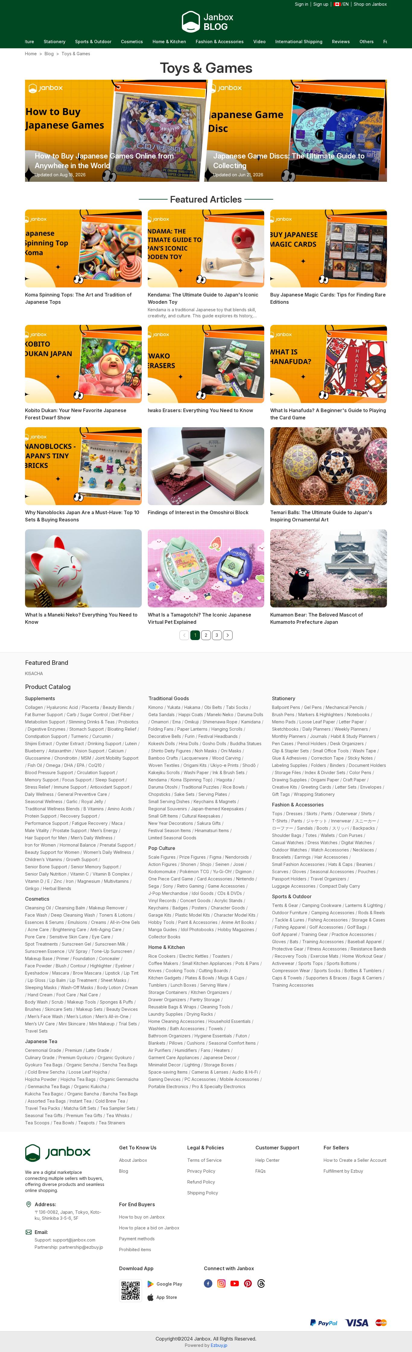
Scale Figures (162, 857)
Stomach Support (86, 729)
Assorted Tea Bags (47, 1101)
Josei (238, 864)
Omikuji (192, 721)
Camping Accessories (332, 912)
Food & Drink (345, 41)
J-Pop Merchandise (168, 893)
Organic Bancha (83, 1093)
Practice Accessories (353, 934)
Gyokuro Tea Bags (43, 1064)
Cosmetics (81, 41)
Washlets (157, 1028)
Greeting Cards (316, 787)
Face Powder (38, 965)
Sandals (305, 828)
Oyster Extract (70, 743)
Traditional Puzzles (200, 787)
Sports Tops (310, 963)
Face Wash (36, 915)
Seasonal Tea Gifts (43, 1115)
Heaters (222, 1050)
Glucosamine (37, 758)
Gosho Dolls (214, 743)
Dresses (294, 813)
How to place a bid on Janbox (149, 1227)
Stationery (283, 698)
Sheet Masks (113, 980)
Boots (322, 828)
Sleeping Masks (41, 987)
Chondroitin (65, 758)
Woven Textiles (163, 765)
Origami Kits (195, 765)
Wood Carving (226, 758)
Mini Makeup (102, 1023)
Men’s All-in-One (112, 1016)
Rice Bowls (234, 787)
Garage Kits (159, 915)
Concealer (109, 958)
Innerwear (341, 820)
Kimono (155, 707)
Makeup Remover (107, 907)
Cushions (196, 1043)
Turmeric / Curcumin (91, 736)
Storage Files (288, 772)
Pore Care (35, 936)
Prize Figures (192, 857)
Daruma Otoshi (162, 787)
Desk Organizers (347, 743)
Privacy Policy (201, 1171)
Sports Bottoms (342, 963)
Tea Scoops (37, 1122)
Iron (70, 881)
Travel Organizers (328, 878)
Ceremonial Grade (43, 1050)
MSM (86, 758)
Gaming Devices (164, 1079)
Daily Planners (317, 729)
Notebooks (358, 714)
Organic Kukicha (90, 1086)
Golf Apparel (284, 934)
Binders (337, 765)
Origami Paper (325, 779)
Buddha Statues (245, 743)
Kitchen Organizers (210, 992)
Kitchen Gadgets (164, 977)
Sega (153, 886)
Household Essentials (229, 1021)
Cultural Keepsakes (201, 816)
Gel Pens (313, 707)
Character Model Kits (234, 915)
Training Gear (314, 934)
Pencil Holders (311, 743)
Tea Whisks (117, 1115)
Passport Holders (289, 878)
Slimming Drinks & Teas (92, 721)
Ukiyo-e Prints (225, 765)
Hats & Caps (340, 864)
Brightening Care (69, 929)
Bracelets (281, 857)
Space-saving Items (168, 1072)
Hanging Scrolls (226, 729)
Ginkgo (32, 888)
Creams (98, 922)
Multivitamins (116, 881)
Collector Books (164, 936)
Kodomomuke (162, 871)
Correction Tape (327, 758)
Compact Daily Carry (339, 886)
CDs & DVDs (229, 893)
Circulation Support (96, 772)
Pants (326, 813)
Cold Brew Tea (110, 1101)
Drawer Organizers (167, 999)
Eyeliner (124, 965)
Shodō (249, 765)
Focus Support (76, 779)
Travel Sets (36, 1030)
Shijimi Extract (38, 743)
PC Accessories (200, 1079)
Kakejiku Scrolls (164, 772)
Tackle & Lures (289, 919)
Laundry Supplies (165, 1014)
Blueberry (35, 750)
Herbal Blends (57, 888)
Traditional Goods (168, 698)
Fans (205, 1050)
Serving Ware (213, 985)
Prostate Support (70, 830)
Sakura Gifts (209, 823)
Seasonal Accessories (332, 871)
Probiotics (128, 721)
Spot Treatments (41, 944)
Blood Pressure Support (49, 772)
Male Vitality (37, 830)
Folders (318, 765)
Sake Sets (184, 794)
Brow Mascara (87, 973)
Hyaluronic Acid (62, 707)
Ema (177, 721)
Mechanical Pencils (345, 707)
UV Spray (77, 951)
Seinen (222, 864)
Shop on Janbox (370, 4)
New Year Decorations (170, 823)
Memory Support (42, 779)
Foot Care (66, 994)
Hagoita (224, 779)
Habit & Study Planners (353, 736)
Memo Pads (284, 721)
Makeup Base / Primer (47, 958)
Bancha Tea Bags (120, 1093)
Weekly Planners (351, 729)
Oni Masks (231, 750)
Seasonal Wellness (43, 801)
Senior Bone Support (46, 866)
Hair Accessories (331, 857)
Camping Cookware (321, 905)
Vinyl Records (162, 900)
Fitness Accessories (327, 948)
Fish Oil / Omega (44, 765)
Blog (49, 53)
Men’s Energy (104, 830)
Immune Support (70, 787)
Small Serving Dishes (169, 801)
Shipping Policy (202, 1192)
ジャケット (316, 820)
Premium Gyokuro (76, 1057)
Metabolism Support (45, 721)
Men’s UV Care (40, 1023)
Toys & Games (76, 53)
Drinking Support (104, 743)
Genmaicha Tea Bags (49, 1086)
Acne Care (38, 929)
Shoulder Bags (286, 835)
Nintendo (245, 878)
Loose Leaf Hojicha (88, 1072)
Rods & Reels (371, 912)
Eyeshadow (36, 973)
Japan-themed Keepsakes (217, 808)
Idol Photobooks (197, 929)
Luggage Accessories (293, 886)
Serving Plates (212, 794)
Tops (277, 813)
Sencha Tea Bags (120, 1064)
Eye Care (101, 936)
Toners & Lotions (115, 915)
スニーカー (365, 820)
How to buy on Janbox (142, 1216)
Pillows (176, 1043)
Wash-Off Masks (77, 987)
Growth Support (81, 859)
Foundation (84, 958)
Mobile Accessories (239, 1079)
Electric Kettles (193, 956)
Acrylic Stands (228, 900)
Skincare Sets (58, 1009)
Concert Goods (195, 900)
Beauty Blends (117, 707)
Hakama (192, 707)
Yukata (173, 707)
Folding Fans (160, 729)
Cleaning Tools (215, 1006)
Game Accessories (226, 886)
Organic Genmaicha (119, 1079)
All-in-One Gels (125, 922)
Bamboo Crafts (163, 758)
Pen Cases (282, 743)
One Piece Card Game (170, 878)
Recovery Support (78, 816)
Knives (155, 970)
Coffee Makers (163, 963)
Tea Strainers (112, 1122)
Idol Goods (203, 893)
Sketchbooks (285, 729)
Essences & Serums (44, 922)
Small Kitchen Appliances (207, 963)
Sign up (320, 4)
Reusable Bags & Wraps (172, 1006)
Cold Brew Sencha (46, 1072)
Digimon (244, 871)
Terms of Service (204, 1160)
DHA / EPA (74, 765)
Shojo (205, 864)
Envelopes (371, 787)
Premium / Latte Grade (87, 1050)
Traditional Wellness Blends (52, 808)
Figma (215, 857)
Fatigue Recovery (90, 823)
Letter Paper (351, 721)
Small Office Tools (331, 750)
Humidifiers (186, 1050)
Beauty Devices (122, 1009)
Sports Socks (327, 970)
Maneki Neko (220, 714)
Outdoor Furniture (289, 912)
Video (208, 41)
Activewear (283, 963)
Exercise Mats (324, 956)
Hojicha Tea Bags (78, 1079)
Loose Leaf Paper (317, 721)
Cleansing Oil (38, 907)
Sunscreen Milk (110, 944)
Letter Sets (346, 787)
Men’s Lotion (79, 1016)
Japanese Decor (219, 1057)
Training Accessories (323, 941)
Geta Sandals (161, 714)
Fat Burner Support (44, 714)
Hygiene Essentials (213, 1035)
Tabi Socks (237, 707)
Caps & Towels (287, 977)
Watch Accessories (330, 849)
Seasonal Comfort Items (232, 1043)
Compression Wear (291, 970)
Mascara (60, 973)
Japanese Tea (41, 1041)
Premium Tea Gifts (84, 1115)
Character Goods (228, 907)
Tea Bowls (63, 1122)
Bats (294, 941)
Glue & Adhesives (289, 758)
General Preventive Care (82, 794)
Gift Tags (281, 794)
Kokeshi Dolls (161, 743)
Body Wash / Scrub (44, 1001)
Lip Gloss (37, 980)
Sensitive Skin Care (68, 936)
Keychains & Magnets (215, 801)
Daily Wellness (39, 794)
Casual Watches (288, 842)
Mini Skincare (72, 1023)
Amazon (377, 41)
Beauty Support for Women (52, 852)
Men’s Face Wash (45, 1016)
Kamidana (251, 721)
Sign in (301, 4)
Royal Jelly (92, 801)
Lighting (192, 1064)
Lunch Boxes (183, 985)
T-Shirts (279, 820)
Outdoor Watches (289, 849)
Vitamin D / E (37, 881)
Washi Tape (364, 750)
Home (31, 53)
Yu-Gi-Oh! (222, 871)
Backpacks (364, 828)
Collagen (34, 707)
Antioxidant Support (109, 787)
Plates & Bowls (199, 977)
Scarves (280, 871)
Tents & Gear (285, 905)
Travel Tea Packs (42, 1108)
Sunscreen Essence (45, 951)
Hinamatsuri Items (212, 830)
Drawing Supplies (289, 779)
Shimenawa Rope (220, 721)
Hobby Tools (161, 922)
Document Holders (367, 765)
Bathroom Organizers (169, 1035)
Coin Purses (351, 835)
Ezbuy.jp (219, 1345)
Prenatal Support (116, 844)
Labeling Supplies (289, 765)
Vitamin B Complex (111, 873)
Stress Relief (37, 787)
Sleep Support (109, 779)
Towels (215, 1028)
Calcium (116, 750)
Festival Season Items (169, 830)
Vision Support (89, 750)
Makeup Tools (81, 1001)
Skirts (311, 813)
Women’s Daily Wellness (107, 852)
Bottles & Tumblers (363, 970)
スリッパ (340, 828)
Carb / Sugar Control (87, 714)
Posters (199, 907)
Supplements (40, 698)
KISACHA (34, 673)
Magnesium (89, 881)
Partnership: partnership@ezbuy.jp (69, 1247)
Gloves (299, 871)
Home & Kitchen (118, 41)
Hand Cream (40, 994)
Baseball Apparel (365, 941)
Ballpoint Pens (286, 707)
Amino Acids (120, 808)
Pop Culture (161, 848)
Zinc (58, 881)
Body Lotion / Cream (117, 987)
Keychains (158, 907)
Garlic (72, 801)
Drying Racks (200, 1014)
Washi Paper (196, 772)
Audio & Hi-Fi (245, 1072)
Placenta (90, 707)
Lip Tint (131, 973)
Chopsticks (159, 794)
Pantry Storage (205, 999)
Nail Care (89, 994)
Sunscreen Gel (76, 944)
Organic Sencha (82, 1064)
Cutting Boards (213, 970)
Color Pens (360, 772)
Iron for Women (40, 844)
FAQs (260, 1171)
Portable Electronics (168, 1086)
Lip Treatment (83, 980)
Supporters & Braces (326, 977)
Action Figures (162, 864)
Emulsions (77, 922)
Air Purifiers (159, 1050)
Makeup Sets (89, 1009)
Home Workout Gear (362, 956)
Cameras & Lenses (210, 1072)
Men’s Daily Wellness (92, 837)
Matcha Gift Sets (80, 1108)
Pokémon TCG (194, 871)
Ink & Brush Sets (229, 772)
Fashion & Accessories (169, 41)
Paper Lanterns (192, 729)
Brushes (33, 1009)
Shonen (188, 864)
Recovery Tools (291, 956)
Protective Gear (287, 948)
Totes (311, 835)
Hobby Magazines (236, 929)
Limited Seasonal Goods (172, 837)
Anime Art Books (237, 922)
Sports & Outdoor (42, 41)
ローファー (282, 828)
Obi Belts (213, 707)
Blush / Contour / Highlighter (84, 965)
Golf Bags (356, 927)
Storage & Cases (368, 919)
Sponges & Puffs (116, 1001)
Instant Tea (80, 1101)
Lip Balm (57, 980)
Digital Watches (356, 842)
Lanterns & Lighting (364, 905)
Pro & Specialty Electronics (219, 1086)
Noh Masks (206, 750)
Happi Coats (191, 714)
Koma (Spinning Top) (192, 779)
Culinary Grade (40, 1057)
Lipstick (112, 973)
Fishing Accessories (328, 919)
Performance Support (46, 823)
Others (316, 41)
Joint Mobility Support (116, 758)
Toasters (221, 956)
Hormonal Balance (78, 844)
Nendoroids (237, 857)
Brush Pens (283, 714)
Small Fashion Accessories (298, 864)
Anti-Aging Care (106, 929)
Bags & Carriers (366, 977)
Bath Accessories (187, 1028)
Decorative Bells (164, 736)
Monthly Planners (289, 736)
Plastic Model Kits (192, 915)
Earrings (303, 857)
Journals (318, 736)
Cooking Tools (180, 970)
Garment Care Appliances (173, 1057)
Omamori (160, 721)
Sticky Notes (360, 758)
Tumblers (157, 985)
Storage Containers (167, 992)
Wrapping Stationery (314, 794)
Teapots (86, 1122)
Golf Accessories (326, 927)
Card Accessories (214, 878)
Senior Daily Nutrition (45, 873)
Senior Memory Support (95, 866)
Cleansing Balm (70, 907)
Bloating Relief (122, 729)
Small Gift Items (163, 816)
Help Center (267, 1160)
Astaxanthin (60, 750)
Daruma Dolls (250, 714)
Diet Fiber (121, 714)
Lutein (131, 743)
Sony (168, 886)
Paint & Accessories (197, 922)
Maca (117, 823)
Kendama (157, 779)
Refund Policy (201, 1181)
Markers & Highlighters (320, 714)
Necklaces (363, 849)
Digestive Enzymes (46, 729)
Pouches (367, 871)
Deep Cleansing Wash (73, 915)
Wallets (328, 835)
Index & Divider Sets (325, 772)
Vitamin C (79, 873)
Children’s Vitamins (43, 859)
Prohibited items (135, 1249)
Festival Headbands (218, 736)
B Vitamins (94, 808)
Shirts (366, 813)
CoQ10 (95, 765)
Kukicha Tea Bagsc (44, 1093)
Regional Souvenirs (167, 808)
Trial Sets (128, 1023)
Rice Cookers (162, 956)
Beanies (364, 864)
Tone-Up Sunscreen (111, 951)
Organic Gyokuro (115, 1057)
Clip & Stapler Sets (290, 750)
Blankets (156, 1043)
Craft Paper (354, 779)
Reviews (290, 41)
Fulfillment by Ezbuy (343, 1171)
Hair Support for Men (46, 837)
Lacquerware (195, 758)
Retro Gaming (190, 886)
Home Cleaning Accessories (176, 1021)
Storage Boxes (219, 1064)
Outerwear (346, 813)
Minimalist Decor (164, 1064)
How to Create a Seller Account (355, 1160)
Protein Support (40, 816)
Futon (241, 1035)
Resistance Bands (368, 948)
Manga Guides (162, 929)
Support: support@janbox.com (65, 1239)
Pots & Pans (247, 963)
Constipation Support (46, 736)
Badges (180, 907)
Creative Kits (284, 787)
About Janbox (133, 1160)
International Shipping (247, 41)
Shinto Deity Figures (171, 750)
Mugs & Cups (231, 977)
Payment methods (137, 1238)
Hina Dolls (188, 743)
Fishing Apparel (290, 927)
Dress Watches (323, 842)
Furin (190, 736)
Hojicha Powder (41, 1079)
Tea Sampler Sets (117, 1108)
